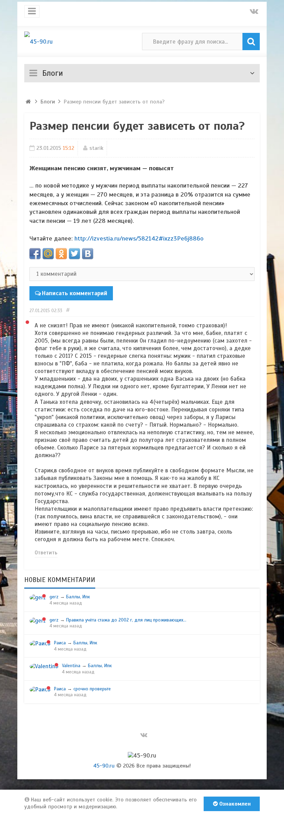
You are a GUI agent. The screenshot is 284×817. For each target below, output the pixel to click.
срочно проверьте (92, 689)
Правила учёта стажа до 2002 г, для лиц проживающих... (126, 620)
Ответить (46, 552)
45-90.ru (104, 765)
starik (96, 148)
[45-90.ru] (38, 41)
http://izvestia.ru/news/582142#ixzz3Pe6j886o (139, 238)
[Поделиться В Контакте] (87, 253)
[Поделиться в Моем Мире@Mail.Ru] (48, 253)
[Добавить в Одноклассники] (61, 253)
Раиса (60, 643)
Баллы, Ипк (78, 597)
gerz (54, 597)
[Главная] (28, 101)
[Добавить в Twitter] (74, 253)
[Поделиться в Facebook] (35, 253)
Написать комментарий (74, 293)
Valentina (71, 666)
